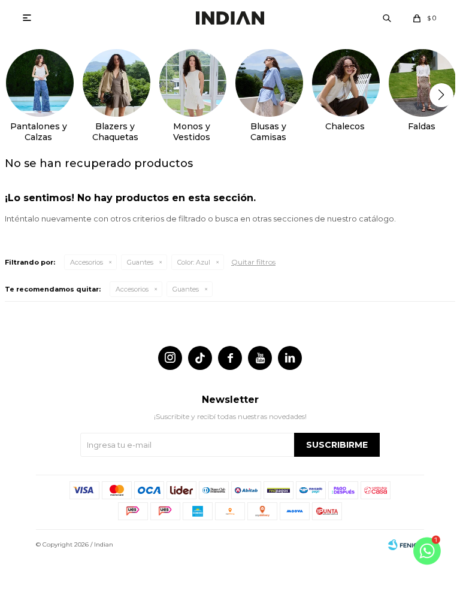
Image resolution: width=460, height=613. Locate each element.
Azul (193, 262)
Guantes (140, 262)
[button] (387, 18)
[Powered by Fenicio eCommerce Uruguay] (406, 545)
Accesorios (86, 262)
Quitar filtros (253, 261)
